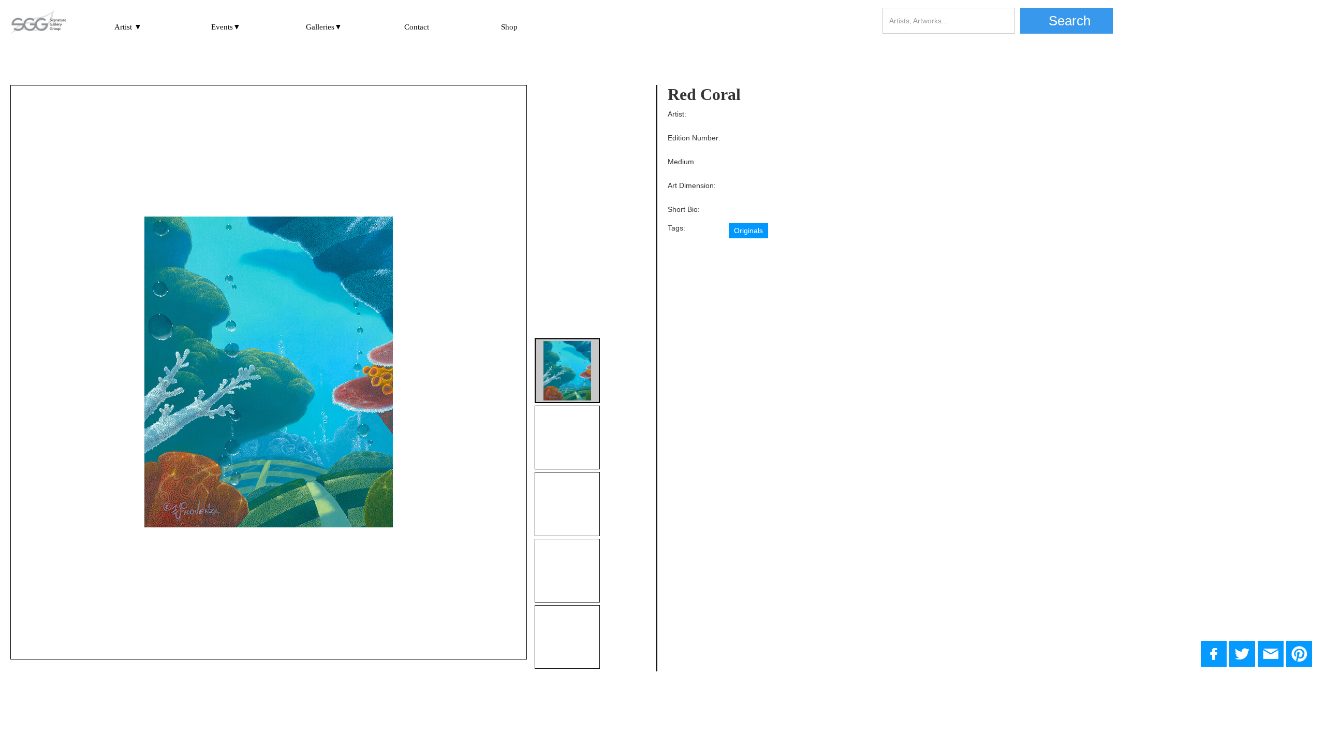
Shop (509, 27)
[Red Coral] (1242, 654)
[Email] (1271, 654)
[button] (128, 25)
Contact (416, 27)
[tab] (567, 370)
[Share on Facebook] (1214, 654)
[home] (38, 23)
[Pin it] (1299, 654)
